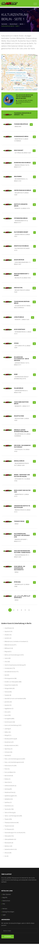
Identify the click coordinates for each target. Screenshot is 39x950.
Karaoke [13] (7, 705)
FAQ (3, 904)
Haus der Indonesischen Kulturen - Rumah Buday (22, 551)
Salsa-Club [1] (8, 782)
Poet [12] (6, 769)
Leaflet (16, 89)
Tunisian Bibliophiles (21, 124)
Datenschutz (6, 901)
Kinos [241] (7, 712)
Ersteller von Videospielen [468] (12, 682)
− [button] (3, 59)
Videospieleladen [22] (10, 839)
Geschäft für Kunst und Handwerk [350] (15, 698)
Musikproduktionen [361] (11, 745)
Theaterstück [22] (9, 826)
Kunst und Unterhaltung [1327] (12, 725)
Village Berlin (18, 388)
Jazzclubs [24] (8, 702)
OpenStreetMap (28, 89)
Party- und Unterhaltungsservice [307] (14, 759)
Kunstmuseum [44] (9, 722)
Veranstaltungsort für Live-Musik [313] (14, 832)
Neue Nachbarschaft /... (11, 72)
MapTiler (21, 89)
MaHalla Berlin (19, 461)
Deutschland (13, 24)
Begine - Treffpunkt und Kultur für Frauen (22, 475)
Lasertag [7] (7, 728)
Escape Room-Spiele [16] (11, 685)
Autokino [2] (7, 638)
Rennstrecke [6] (8, 775)
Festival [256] (8, 692)
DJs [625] (6, 675)
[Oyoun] (24, 79)
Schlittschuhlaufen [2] (10, 785)
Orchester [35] (8, 752)
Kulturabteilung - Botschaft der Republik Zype (22, 535)
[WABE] (22, 64)
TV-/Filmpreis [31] (9, 829)
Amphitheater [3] (9, 628)
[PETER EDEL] (29, 65)
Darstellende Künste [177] (11, 671)
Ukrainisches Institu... (21, 72)
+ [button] (3, 56)
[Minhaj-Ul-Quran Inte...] (14, 65)
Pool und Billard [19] (9, 772)
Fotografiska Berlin (19, 74)
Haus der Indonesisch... (19, 87)
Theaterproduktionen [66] (11, 822)
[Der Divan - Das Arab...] (2, 89)
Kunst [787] (7, 715)
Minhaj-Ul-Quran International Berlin (21, 430)
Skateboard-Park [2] (9, 792)
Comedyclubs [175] (9, 668)
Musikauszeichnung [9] (10, 738)
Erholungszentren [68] (10, 678)
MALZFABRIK (18, 176)
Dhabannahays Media (21, 136)
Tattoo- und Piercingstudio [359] (13, 816)
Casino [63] (7, 658)
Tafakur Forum (19, 521)
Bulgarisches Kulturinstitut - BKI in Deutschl (21, 358)
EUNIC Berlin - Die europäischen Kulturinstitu (19, 568)
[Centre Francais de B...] (12, 63)
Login (4, 915)
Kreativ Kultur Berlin (21, 246)
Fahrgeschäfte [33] (9, 688)
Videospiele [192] (9, 836)
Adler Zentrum (19, 260)
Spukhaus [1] (8, 802)
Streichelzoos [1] (8, 806)
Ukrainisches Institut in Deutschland (22, 506)
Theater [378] (8, 819)
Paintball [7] (7, 755)
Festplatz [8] (7, 695)
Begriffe (4, 897)
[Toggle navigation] (35, 4)
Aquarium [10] (8, 631)
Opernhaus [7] (8, 749)
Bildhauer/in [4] (8, 648)
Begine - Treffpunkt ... (16, 80)
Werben (4, 908)
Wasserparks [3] (8, 842)
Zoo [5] (6, 856)
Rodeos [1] (7, 779)
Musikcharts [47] (8, 742)
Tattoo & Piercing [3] (9, 812)
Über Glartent (6, 894)
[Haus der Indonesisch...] (19, 84)
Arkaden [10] (7, 635)
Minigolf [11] (7, 735)
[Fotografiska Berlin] (19, 70)
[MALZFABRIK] (16, 83)
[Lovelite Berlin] (29, 74)
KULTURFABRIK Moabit (21, 232)
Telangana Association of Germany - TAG (22, 113)
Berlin (21, 24)
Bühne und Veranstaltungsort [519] (13, 655)
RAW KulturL (18, 287)
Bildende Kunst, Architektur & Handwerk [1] (16, 641)
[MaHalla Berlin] (37, 85)
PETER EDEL (29, 68)
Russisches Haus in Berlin (22, 162)
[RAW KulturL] (27, 74)
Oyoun (24, 83)
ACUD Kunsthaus (19, 329)
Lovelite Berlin (29, 78)
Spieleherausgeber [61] (10, 796)
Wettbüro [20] (8, 846)
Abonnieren (7, 936)
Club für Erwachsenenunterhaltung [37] (15, 665)
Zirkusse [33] (7, 852)
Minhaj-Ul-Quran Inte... (14, 68)
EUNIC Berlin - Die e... (21, 75)
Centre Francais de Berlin (22, 190)
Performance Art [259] (10, 765)
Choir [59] (7, 661)
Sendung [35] (8, 789)
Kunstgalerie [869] (9, 718)
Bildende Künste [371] (10, 645)
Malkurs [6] (7, 732)
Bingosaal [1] (7, 651)
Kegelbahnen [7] (8, 708)
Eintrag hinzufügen (8, 912)
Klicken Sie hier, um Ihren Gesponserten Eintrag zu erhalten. (24, 102)
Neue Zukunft (29, 80)
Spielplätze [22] (8, 799)
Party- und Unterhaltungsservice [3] (14, 762)
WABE (22, 68)
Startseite (4, 24)
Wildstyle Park (19, 416)
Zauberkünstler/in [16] (10, 849)
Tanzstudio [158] (8, 809)
